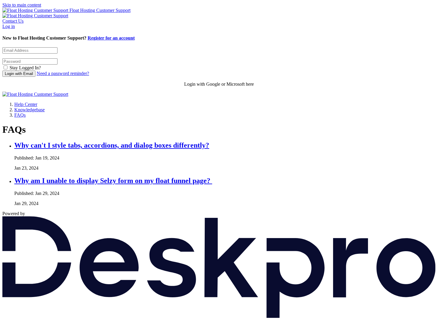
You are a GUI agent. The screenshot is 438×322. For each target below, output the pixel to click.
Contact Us (13, 21)
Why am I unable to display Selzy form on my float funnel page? (113, 181)
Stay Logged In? (25, 67)
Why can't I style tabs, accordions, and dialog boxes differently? (111, 145)
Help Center (25, 104)
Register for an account (111, 37)
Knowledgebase (29, 109)
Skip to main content (21, 4)
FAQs (20, 115)
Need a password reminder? (63, 73)
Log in (8, 26)
